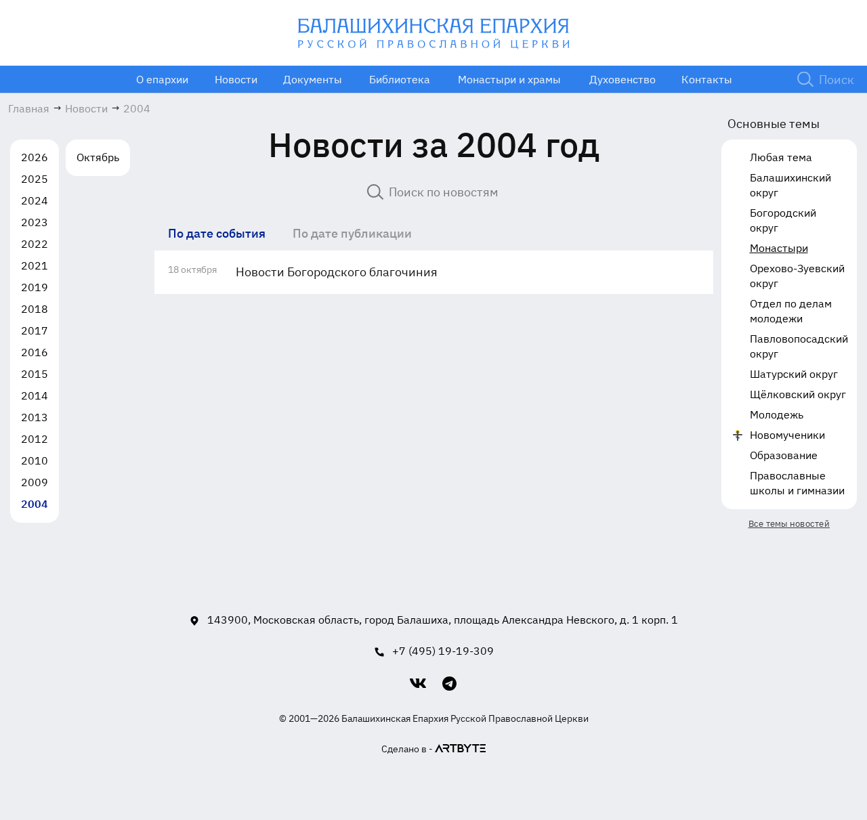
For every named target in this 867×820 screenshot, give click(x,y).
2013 (34, 417)
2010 (34, 460)
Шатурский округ (794, 374)
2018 (34, 309)
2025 (34, 179)
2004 (34, 504)
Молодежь (776, 414)
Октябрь (98, 157)
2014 (34, 395)
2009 (34, 482)
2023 (34, 222)
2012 (34, 439)
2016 (34, 352)
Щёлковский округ (798, 394)
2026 (34, 157)
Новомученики (787, 434)
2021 (34, 265)
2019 (34, 287)
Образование (784, 455)
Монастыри (779, 248)
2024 (34, 200)
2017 (34, 330)
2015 (34, 374)
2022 (34, 244)
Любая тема (781, 157)
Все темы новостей (789, 524)
